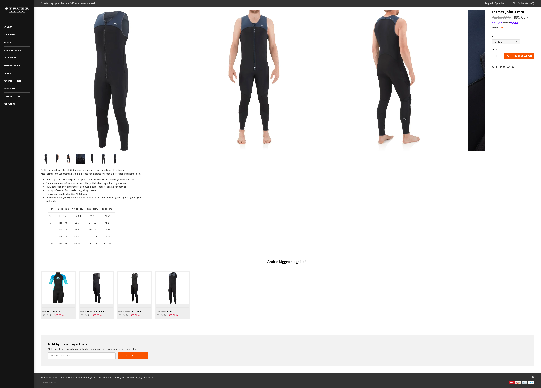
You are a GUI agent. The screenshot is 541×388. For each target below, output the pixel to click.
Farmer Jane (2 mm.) (130, 311)
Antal (494, 49)
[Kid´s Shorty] (58, 288)
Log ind (489, 3)
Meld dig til (133, 355)
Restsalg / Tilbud (12, 66)
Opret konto (501, 3)
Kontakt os (9, 104)
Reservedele (9, 89)
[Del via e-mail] (512, 66)
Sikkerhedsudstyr (12, 50)
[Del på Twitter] (501, 66)
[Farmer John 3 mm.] (111, 12)
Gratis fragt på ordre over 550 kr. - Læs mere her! (68, 3)
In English (119, 377)
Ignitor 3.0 (164, 311)
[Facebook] (533, 377)
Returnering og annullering (140, 377)
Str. (493, 36)
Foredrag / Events (12, 96)
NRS (501, 27)
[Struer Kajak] (17, 10)
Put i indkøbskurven (519, 56)
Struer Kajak (52, 382)
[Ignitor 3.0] (172, 288)
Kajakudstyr (10, 43)
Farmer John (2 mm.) (93, 311)
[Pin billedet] (504, 66)
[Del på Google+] (508, 66)
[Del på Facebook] (497, 66)
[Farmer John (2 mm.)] (96, 288)
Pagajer (7, 73)
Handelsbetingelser (86, 377)
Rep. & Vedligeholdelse (15, 81)
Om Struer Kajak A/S (63, 377)
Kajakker (8, 27)
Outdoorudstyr (12, 58)
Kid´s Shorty (51, 311)
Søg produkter (105, 377)
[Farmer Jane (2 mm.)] (134, 288)
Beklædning (9, 35)
